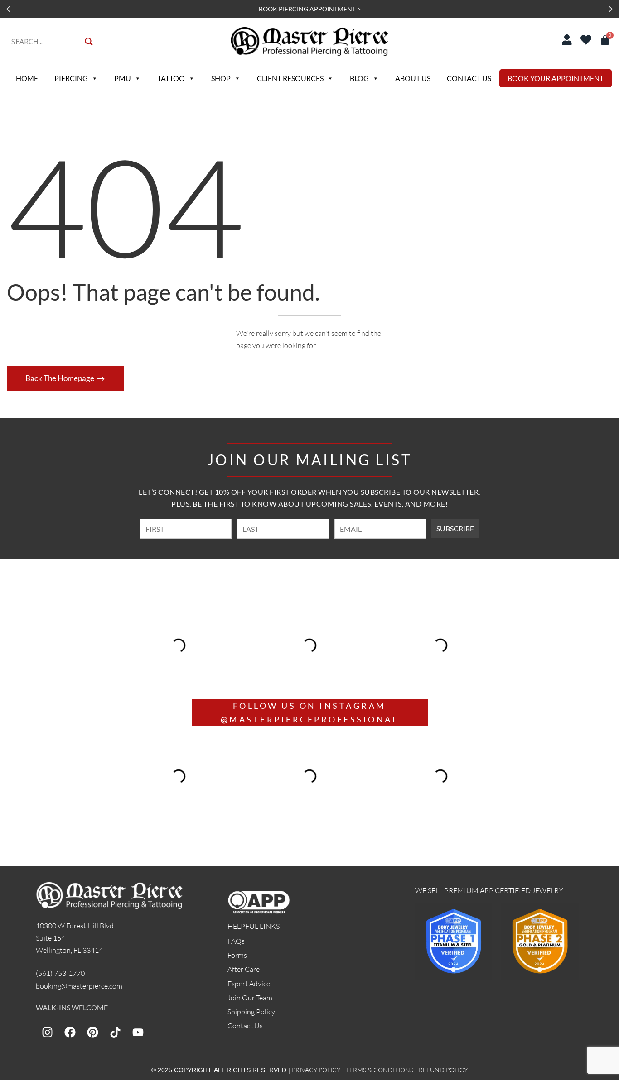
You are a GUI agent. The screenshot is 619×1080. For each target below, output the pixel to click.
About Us (412, 78)
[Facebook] (69, 1032)
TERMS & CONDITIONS (379, 1070)
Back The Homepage (60, 378)
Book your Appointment (556, 78)
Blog (359, 78)
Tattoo (171, 78)
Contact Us (469, 78)
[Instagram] (47, 1032)
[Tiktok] (115, 1032)
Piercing (71, 78)
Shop (221, 78)
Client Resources (290, 78)
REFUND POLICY (443, 1070)
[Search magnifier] (88, 41)
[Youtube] (137, 1032)
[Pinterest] (92, 1032)
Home (27, 78)
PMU (122, 78)
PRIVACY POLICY (316, 1070)
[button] (8, 9)
